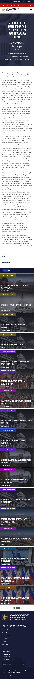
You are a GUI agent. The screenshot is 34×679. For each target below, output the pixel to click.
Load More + (17, 608)
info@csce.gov (6, 1)
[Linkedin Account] (15, 5)
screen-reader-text (17, 303)
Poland (3, 256)
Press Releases (5, 644)
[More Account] (30, 5)
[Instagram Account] (11, 5)
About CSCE (5, 630)
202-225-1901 (16, 1)
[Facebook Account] (3, 5)
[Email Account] (26, 5)
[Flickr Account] (22, 5)
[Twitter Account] (7, 5)
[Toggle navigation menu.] (31, 10)
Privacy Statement (6, 675)
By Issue (4, 641)
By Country (4, 638)
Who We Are (5, 632)
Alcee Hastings (6, 262)
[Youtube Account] (19, 5)
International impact (6, 635)
